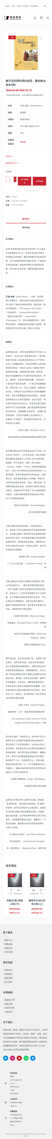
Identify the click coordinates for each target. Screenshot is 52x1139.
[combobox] (22, 6)
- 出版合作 (8, 948)
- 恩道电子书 (9, 1000)
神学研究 (23, 201)
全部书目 (15, 201)
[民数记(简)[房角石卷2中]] (15, 884)
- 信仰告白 (8, 970)
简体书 (21, 205)
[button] (11, 890)
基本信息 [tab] (26, 227)
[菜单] (48, 18)
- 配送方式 (8, 940)
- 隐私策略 (8, 978)
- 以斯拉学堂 (9, 1008)
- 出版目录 (8, 1012)
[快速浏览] (18, 890)
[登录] (35, 18)
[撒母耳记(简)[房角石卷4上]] (37, 884)
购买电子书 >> (12, 163)
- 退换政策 (8, 944)
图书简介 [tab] (26, 219)
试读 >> (9, 156)
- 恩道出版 (8, 1004)
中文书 (14, 205)
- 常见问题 (8, 952)
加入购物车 (24, 181)
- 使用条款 (8, 974)
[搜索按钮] (44, 5)
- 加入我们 (8, 982)
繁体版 (23, 142)
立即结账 (39, 181)
